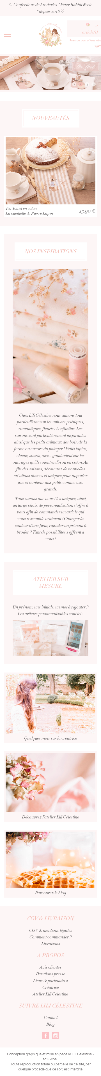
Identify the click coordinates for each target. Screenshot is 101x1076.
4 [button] (93, 84)
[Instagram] (55, 1035)
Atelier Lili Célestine (50, 994)
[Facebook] (45, 1035)
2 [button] (80, 84)
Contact (51, 1017)
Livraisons (50, 944)
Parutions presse (50, 974)
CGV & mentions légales (50, 930)
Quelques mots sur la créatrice (50, 738)
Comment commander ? (50, 937)
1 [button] (74, 84)
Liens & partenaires (50, 981)
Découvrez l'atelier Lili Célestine (50, 817)
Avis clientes (50, 967)
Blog (50, 1024)
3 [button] (87, 84)
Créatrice (50, 987)
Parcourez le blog (50, 893)
